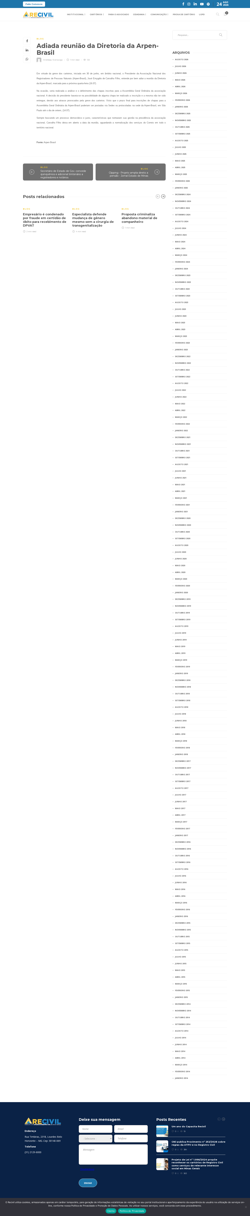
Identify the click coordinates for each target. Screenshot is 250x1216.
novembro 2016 (183, 848)
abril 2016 (180, 896)
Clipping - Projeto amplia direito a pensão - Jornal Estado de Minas (128, 174)
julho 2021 (180, 471)
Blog (40, 39)
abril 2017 (180, 815)
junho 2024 (180, 235)
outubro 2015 (182, 936)
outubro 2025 (182, 127)
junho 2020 (180, 558)
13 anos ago (57, 60)
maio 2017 (180, 808)
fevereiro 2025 (182, 181)
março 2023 (181, 336)
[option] (45, 218)
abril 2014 (180, 1058)
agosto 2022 (181, 383)
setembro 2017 (182, 781)
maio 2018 (180, 727)
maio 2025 (180, 160)
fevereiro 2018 (182, 747)
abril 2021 (180, 491)
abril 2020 (180, 572)
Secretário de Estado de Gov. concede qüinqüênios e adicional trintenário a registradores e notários (63, 174)
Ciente (111, 1211)
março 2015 (181, 983)
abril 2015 (180, 977)
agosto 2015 (181, 950)
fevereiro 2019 (182, 666)
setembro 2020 (182, 538)
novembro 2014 (183, 1010)
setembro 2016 (182, 862)
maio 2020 (180, 565)
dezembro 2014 (182, 1004)
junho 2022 (180, 397)
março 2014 (181, 1064)
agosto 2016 (181, 869)
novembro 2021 (183, 444)
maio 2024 (180, 241)
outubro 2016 (182, 855)
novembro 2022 (183, 363)
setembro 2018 (182, 700)
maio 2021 (180, 484)
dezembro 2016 (182, 842)
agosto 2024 (181, 221)
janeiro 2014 (181, 1078)
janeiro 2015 (181, 997)
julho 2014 (180, 1037)
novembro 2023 (183, 282)
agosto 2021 (181, 464)
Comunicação (159, 14)
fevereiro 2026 (182, 100)
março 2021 (181, 498)
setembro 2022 (182, 376)
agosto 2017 (181, 788)
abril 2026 (180, 86)
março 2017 (181, 821)
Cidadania (138, 14)
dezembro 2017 (182, 761)
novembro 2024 (183, 201)
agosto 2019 (181, 626)
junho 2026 (180, 73)
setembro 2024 (182, 214)
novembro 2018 (183, 687)
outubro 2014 (182, 1017)
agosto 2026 (181, 59)
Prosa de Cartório (184, 14)
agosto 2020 (181, 545)
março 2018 (181, 741)
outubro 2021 (182, 450)
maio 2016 (180, 889)
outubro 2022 (182, 370)
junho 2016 (180, 882)
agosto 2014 (181, 1031)
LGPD (202, 14)
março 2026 (181, 93)
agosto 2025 (181, 140)
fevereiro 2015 (182, 990)
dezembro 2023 (182, 275)
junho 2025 (180, 154)
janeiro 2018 (181, 754)
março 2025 (181, 174)
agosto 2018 (181, 707)
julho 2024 (180, 228)
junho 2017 (180, 801)
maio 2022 (180, 403)
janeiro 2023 (181, 349)
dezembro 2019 (182, 599)
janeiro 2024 (181, 268)
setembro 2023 (182, 295)
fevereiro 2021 (182, 504)
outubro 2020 (182, 531)
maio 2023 (180, 322)
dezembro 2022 (182, 356)
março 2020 (181, 579)
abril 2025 (180, 167)
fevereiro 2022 (182, 424)
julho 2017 (180, 794)
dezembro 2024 (182, 194)
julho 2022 (180, 390)
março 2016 (181, 902)
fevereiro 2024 (182, 262)
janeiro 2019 (181, 673)
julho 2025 (180, 147)
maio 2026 (180, 80)
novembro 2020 (183, 525)
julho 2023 (180, 309)
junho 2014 (180, 1044)
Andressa (47, 60)
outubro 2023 (182, 289)
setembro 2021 (182, 457)
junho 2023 (180, 316)
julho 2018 (180, 714)
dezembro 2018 (182, 680)
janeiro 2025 (181, 187)
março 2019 (181, 660)
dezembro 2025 (182, 113)
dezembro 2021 (182, 437)
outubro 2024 (182, 208)
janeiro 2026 (181, 106)
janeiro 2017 (181, 835)
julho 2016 (180, 876)
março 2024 (181, 255)
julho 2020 (180, 552)
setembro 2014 (182, 1024)
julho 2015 (180, 956)
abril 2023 (180, 329)
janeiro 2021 (181, 511)
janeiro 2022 (181, 430)
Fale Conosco (34, 4)
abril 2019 (180, 653)
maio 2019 (180, 646)
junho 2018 (180, 720)
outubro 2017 (182, 774)
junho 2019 (180, 639)
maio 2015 (180, 970)
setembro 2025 (182, 133)
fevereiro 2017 (182, 828)
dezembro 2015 (182, 923)
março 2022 (181, 417)
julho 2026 (180, 66)
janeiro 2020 (181, 592)
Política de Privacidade (132, 1211)
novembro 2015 (183, 929)
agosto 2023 (181, 302)
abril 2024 (180, 248)
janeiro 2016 (181, 916)
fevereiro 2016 (182, 909)
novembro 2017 (183, 768)
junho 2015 (180, 963)
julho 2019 (180, 633)
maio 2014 (180, 1051)
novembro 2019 (183, 606)
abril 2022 (180, 410)
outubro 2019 (182, 612)
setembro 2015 (182, 943)
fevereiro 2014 (182, 1071)
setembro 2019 (182, 619)
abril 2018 (180, 734)
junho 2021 (180, 477)
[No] (245, 1207)
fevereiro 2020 (182, 585)
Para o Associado (118, 14)
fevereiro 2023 (182, 342)
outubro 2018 (182, 693)
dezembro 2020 (182, 518)
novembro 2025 (183, 120)
